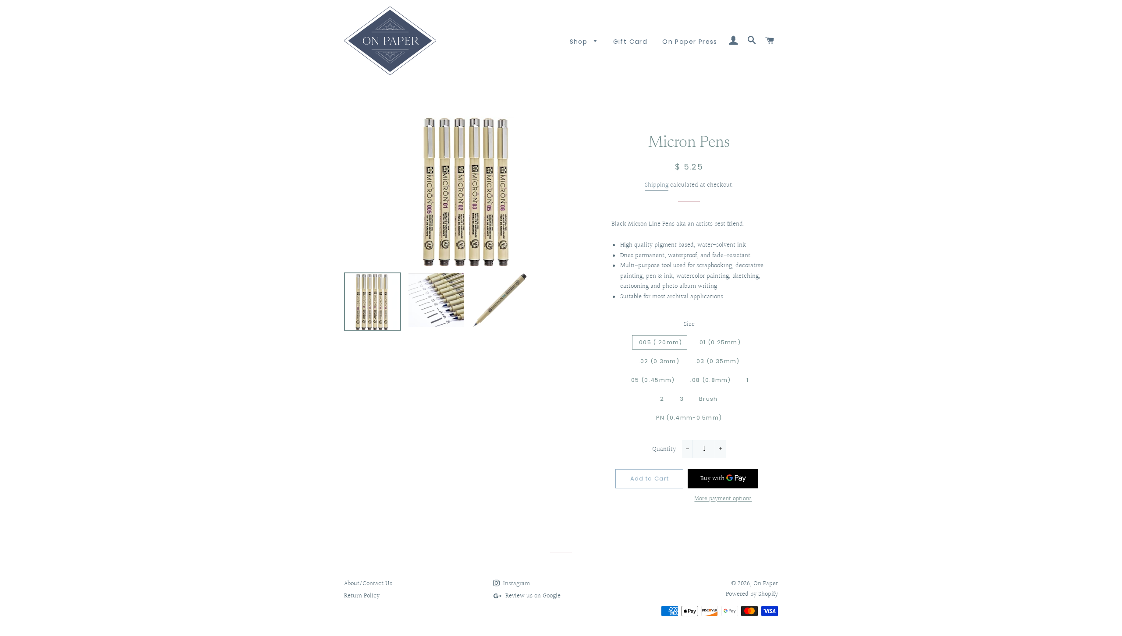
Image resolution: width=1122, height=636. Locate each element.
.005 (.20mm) (659, 342)
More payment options (723, 499)
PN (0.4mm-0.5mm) (689, 417)
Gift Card (630, 41)
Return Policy (362, 596)
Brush (708, 399)
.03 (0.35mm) (717, 361)
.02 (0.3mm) (659, 361)
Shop (580, 41)
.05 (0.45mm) (652, 380)
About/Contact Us (368, 584)
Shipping (656, 185)
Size (689, 324)
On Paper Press (689, 41)
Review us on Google (532, 596)
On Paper (765, 584)
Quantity (664, 449)
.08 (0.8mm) (710, 380)
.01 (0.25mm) (719, 342)
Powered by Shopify (752, 594)
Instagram (515, 584)
